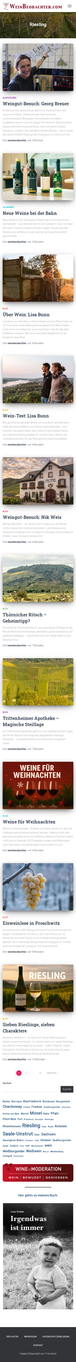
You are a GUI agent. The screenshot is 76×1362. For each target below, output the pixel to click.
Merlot (24, 1113)
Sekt (37, 1140)
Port (19, 1119)
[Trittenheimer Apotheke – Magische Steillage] (38, 682)
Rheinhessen (12, 1126)
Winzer (46, 1152)
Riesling (31, 1126)
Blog (5, 308)
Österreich (18, 1156)
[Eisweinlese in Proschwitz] (38, 886)
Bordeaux (49, 1101)
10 (40, 1073)
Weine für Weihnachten (30, 822)
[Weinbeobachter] (34, 6)
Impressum (30, 1336)
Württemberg (56, 1151)
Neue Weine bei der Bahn (30, 213)
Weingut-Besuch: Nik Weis (32, 517)
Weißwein (33, 1151)
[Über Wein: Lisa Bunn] (38, 278)
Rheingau (49, 1119)
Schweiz (29, 1140)
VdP (27, 1145)
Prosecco (29, 1119)
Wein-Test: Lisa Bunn (26, 416)
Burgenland (63, 1101)
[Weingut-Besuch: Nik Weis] (38, 481)
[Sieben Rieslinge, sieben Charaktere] (38, 988)
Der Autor (12, 1336)
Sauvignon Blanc (13, 1140)
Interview (66, 1107)
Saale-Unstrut (18, 1134)
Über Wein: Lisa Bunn (26, 314)
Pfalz (55, 1113)
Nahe (46, 1113)
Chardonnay (12, 1106)
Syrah (5, 1146)
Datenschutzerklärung (55, 1336)
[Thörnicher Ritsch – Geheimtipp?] (38, 578)
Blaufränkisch (32, 1101)
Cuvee (26, 1107)
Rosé (50, 1126)
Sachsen (48, 1134)
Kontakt (38, 1345)
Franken (36, 1106)
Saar (37, 1134)
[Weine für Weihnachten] (38, 785)
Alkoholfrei (9, 98)
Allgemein (8, 207)
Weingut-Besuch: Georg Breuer (36, 104)
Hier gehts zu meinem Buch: (38, 1195)
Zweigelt (7, 1156)
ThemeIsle (50, 1353)
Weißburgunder (14, 1151)
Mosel (36, 1113)
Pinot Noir (9, 1119)
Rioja (44, 1126)
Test (22, 1146)
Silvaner (45, 1140)
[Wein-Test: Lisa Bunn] (38, 379)
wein (48, 1145)
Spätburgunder (61, 1140)
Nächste (51, 1073)
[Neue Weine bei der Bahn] (38, 176)
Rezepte (39, 1119)
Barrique (16, 1101)
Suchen (7, 1083)
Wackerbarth (37, 1146)
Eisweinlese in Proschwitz (31, 923)
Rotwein (61, 1126)
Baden (6, 1101)
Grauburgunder (51, 1107)
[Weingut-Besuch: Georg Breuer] (38, 67)
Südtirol (14, 1145)
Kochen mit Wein (11, 1114)
